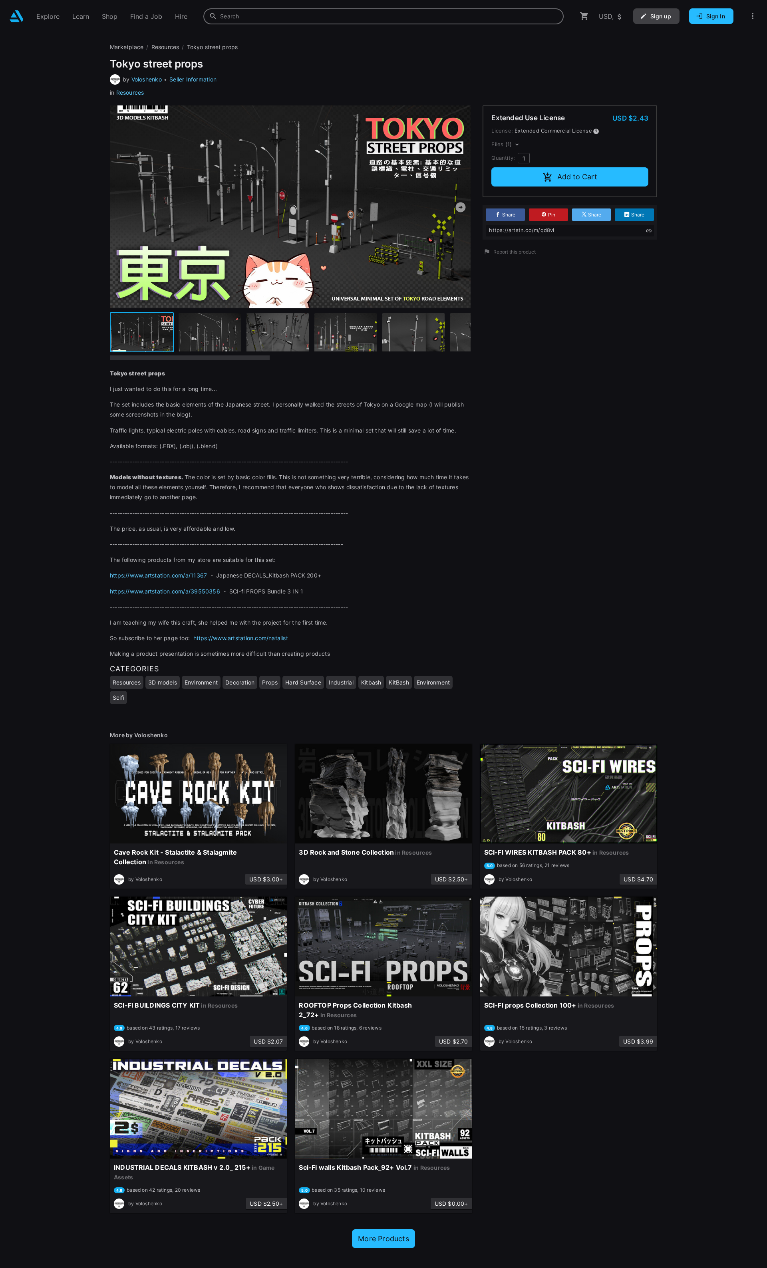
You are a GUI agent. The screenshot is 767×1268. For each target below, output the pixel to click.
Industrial (341, 682)
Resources (130, 92)
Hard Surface (303, 682)
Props (270, 682)
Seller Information (193, 79)
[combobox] (383, 16)
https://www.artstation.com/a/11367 (158, 575)
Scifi (118, 697)
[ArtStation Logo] (17, 16)
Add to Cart (577, 177)
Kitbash (371, 682)
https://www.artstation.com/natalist (240, 638)
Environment (201, 682)
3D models (162, 682)
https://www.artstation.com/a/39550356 (165, 591)
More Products (383, 1238)
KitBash (399, 682)
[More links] (752, 16)
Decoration (239, 682)
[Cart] (584, 16)
